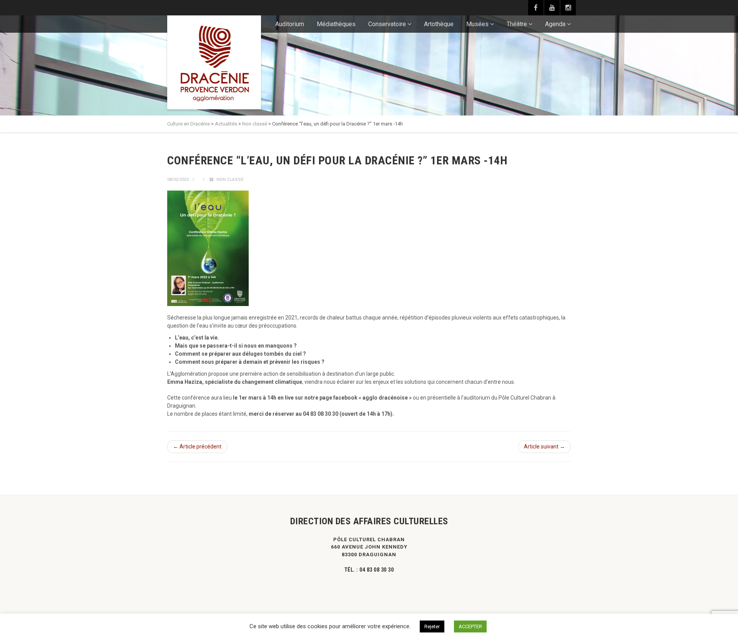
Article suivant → (544, 446)
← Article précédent (197, 446)
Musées (477, 24)
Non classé (229, 179)
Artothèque (439, 24)
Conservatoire (387, 24)
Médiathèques (336, 24)
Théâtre (517, 24)
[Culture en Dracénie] (214, 62)
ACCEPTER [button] (470, 626)
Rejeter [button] (432, 626)
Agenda (555, 24)
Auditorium (289, 24)
